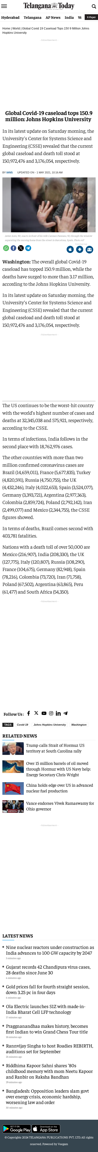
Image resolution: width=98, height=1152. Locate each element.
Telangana (32, 17)
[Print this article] (89, 250)
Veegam (63, 1144)
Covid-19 (22, 724)
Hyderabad (10, 17)
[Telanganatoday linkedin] (58, 714)
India (69, 17)
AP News (53, 17)
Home (6, 28)
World (16, 28)
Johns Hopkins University (50, 724)
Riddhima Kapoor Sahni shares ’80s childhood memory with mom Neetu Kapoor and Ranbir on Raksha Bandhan (49, 1071)
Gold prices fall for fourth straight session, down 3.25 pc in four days (47, 989)
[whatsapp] (6, 248)
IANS (9, 172)
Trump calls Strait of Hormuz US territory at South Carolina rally (55, 747)
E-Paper (91, 17)
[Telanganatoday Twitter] (36, 714)
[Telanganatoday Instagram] (51, 714)
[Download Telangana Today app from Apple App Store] (70, 250)
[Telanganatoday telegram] (65, 714)
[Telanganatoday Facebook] (28, 714)
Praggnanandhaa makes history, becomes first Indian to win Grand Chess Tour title (47, 1028)
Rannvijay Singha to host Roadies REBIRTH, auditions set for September (49, 1048)
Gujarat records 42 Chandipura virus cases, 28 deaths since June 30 (48, 969)
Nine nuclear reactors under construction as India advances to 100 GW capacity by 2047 (50, 950)
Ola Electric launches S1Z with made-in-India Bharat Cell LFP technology (45, 1009)
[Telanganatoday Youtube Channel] (44, 714)
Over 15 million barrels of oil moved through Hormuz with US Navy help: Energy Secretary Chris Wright (58, 768)
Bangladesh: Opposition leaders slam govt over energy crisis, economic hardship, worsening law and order (47, 1096)
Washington (79, 724)
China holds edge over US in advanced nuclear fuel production (59, 787)
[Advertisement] (49, 653)
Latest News (17, 935)
